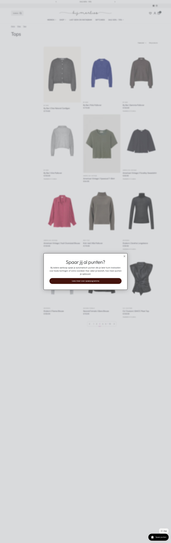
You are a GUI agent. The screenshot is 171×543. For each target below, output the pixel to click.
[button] (85, 281)
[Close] (124, 256)
